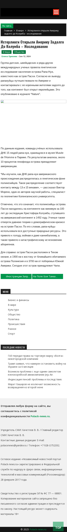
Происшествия (16, 324)
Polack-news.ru (40, 416)
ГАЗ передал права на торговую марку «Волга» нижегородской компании (35, 357)
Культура (13, 309)
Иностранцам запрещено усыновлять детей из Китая (19, 276)
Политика (13, 319)
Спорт (11, 333)
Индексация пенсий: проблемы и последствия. (35, 379)
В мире (20, 30)
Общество (19, 52)
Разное (12, 328)
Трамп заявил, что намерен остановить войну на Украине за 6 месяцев (37, 365)
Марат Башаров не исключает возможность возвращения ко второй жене (34, 386)
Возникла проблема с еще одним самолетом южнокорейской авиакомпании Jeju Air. (34, 373)
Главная (8, 30)
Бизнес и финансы (18, 300)
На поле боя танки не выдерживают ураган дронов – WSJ (48, 276)
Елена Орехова (9, 56)
